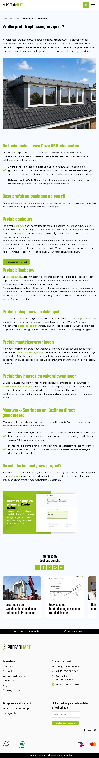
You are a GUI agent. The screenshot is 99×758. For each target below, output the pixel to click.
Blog (5, 685)
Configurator (10, 713)
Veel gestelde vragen (15, 676)
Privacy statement (36, 755)
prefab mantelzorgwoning (30, 352)
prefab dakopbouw (78, 318)
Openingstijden (11, 690)
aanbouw (19, 225)
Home (5, 18)
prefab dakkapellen (27, 325)
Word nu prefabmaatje (16, 708)
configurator (14, 476)
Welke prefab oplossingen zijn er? (35, 18)
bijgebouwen (15, 276)
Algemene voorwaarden (60, 755)
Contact (7, 671)
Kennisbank (14, 18)
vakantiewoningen (22, 386)
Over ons (8, 666)
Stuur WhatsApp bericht (69, 684)
